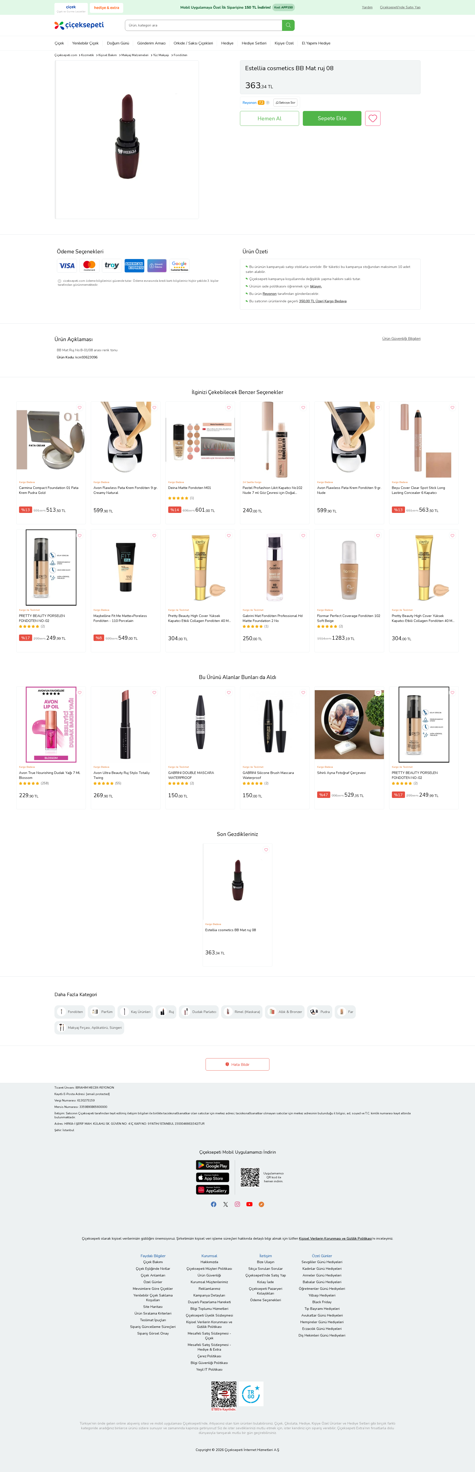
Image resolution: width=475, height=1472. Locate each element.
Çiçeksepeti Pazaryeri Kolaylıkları (265, 1291)
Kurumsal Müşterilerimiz (209, 1282)
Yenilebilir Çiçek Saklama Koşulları (153, 1297)
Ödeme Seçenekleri (265, 1300)
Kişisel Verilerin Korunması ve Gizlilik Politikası (209, 1324)
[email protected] (98, 1094)
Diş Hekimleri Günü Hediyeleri (322, 1335)
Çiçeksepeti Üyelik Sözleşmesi (209, 1315)
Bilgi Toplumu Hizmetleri (209, 1308)
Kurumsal (209, 1256)
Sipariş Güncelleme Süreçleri (153, 1326)
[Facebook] (213, 1204)
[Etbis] (224, 1396)
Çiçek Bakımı (153, 1262)
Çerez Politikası (209, 1356)
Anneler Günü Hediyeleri (322, 1275)
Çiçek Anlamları (153, 1275)
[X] (225, 1204)
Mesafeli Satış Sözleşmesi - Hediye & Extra (209, 1347)
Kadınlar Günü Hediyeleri (322, 1268)
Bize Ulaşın (265, 1262)
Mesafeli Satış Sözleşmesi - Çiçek (209, 1335)
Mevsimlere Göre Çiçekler (153, 1288)
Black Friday (322, 1302)
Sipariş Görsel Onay (153, 1333)
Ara (288, 25)
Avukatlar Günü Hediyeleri (322, 1315)
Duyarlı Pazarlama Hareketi (209, 1302)
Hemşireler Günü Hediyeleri (322, 1322)
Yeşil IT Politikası (209, 1369)
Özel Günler (152, 1282)
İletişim (266, 1256)
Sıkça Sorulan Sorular (265, 1268)
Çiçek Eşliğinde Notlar (153, 1268)
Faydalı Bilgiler (153, 1256)
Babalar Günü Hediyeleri (322, 1282)
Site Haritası (153, 1306)
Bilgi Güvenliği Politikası (209, 1363)
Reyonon (250, 102)
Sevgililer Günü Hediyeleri (322, 1262)
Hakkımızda (209, 1262)
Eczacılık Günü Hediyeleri (322, 1328)
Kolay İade (265, 1282)
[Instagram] (237, 1204)
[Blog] (261, 1204)
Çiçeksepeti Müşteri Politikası (209, 1268)
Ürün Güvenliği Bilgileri (401, 338)
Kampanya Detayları (209, 1295)
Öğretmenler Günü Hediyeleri (322, 1288)
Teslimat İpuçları (153, 1320)
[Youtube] (249, 1204)
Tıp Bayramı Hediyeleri (322, 1308)
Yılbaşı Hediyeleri (322, 1295)
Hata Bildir (239, 1064)
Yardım (367, 7)
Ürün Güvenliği (209, 1275)
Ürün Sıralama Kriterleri (153, 1313)
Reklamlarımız (209, 1288)
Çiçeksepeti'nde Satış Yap (400, 7)
